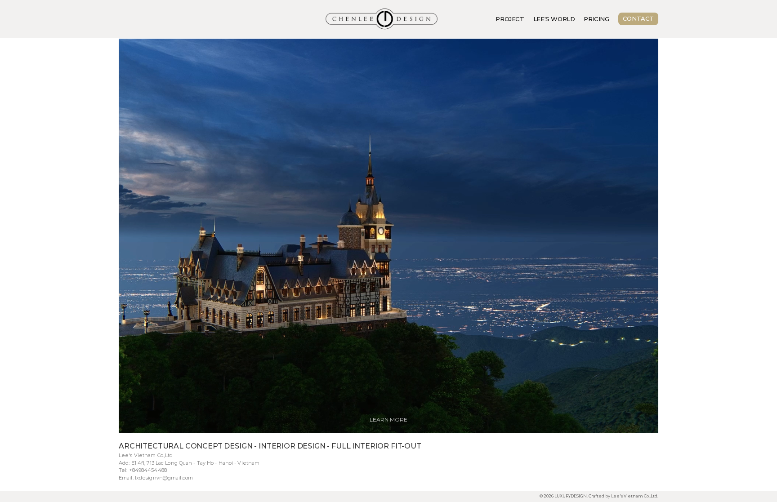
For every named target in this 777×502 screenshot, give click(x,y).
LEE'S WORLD (554, 18)
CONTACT (638, 18)
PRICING (596, 18)
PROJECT (510, 18)
